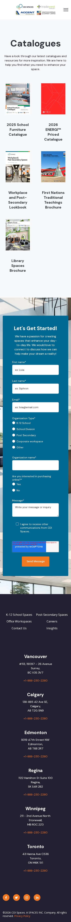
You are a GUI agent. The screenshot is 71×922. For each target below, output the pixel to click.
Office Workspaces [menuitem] (19, 621)
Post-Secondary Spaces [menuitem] (52, 615)
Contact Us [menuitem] (19, 628)
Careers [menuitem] (52, 621)
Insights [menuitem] (52, 628)
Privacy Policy (22, 916)
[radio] (35, 424)
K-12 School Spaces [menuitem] (19, 615)
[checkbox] (35, 436)
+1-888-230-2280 (35, 680)
